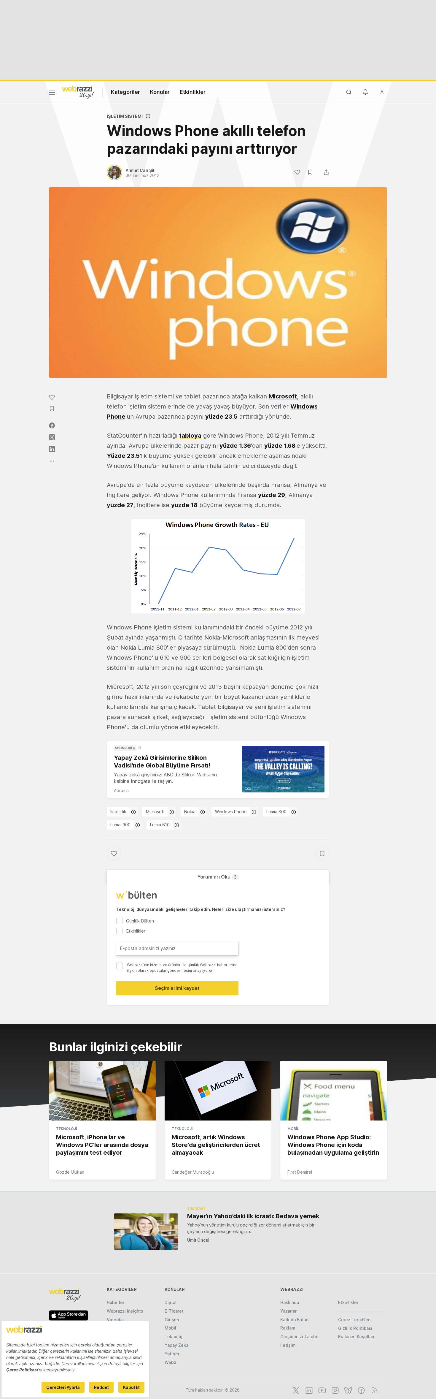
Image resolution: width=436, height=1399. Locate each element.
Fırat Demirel (299, 1172)
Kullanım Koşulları (356, 1336)
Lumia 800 (276, 811)
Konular (160, 92)
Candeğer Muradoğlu (193, 1172)
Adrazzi (121, 790)
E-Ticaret (174, 1310)
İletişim (288, 1345)
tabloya (190, 435)
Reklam (287, 1327)
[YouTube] (321, 1389)
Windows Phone (231, 811)
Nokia (189, 811)
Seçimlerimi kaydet (177, 988)
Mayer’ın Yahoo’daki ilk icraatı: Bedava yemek (253, 1216)
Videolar (115, 1319)
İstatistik (118, 811)
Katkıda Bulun (294, 1319)
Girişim (172, 1319)
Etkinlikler (193, 92)
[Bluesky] (347, 1389)
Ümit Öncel (198, 1240)
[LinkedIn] (308, 1389)
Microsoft (283, 396)
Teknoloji (66, 1128)
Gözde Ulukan (70, 1172)
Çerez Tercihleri (354, 1319)
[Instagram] (334, 1389)
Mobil (293, 1128)
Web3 (170, 1362)
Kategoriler (125, 92)
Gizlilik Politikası (355, 1328)
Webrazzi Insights (125, 1310)
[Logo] (78, 92)
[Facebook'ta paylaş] (52, 425)
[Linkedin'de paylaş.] (52, 449)
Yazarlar (288, 1310)
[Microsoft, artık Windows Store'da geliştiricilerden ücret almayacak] (218, 1091)
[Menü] (52, 93)
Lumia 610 (160, 824)
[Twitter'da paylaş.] (52, 437)
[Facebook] (360, 1389)
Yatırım (172, 1353)
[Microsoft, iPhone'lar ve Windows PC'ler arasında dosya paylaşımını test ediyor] (102, 1091)
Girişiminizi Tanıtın (299, 1336)
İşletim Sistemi (125, 116)
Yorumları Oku (217, 877)
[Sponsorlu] (283, 769)
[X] (295, 1389)
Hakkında (289, 1302)
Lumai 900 (120, 824)
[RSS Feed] (373, 1389)
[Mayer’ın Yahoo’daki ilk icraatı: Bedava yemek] (146, 1231)
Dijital (170, 1302)
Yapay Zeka (176, 1345)
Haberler (115, 1302)
